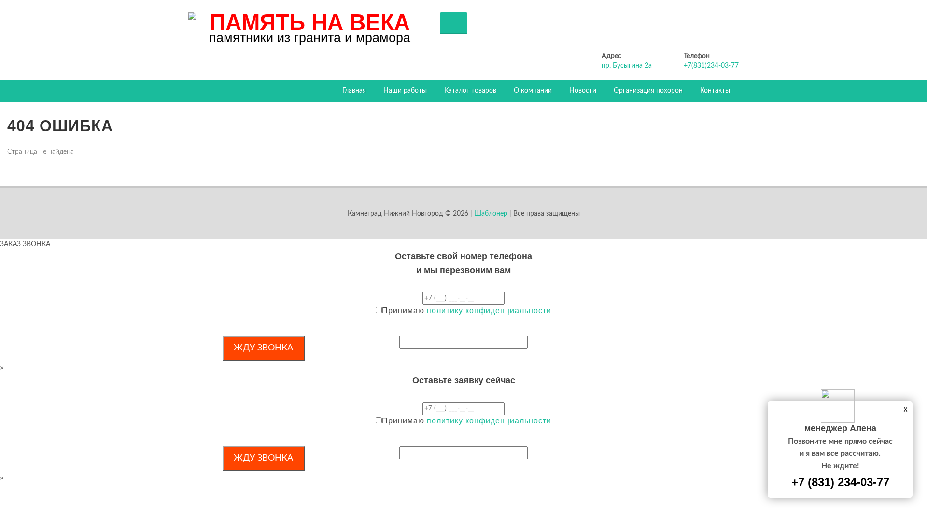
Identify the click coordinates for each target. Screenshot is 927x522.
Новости (582, 90)
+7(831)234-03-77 (711, 65)
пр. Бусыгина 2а (627, 65)
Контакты (715, 90)
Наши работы (405, 90)
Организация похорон (648, 90)
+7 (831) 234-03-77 (840, 482)
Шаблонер (490, 213)
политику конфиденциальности (489, 310)
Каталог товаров (470, 90)
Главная (354, 90)
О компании (533, 90)
